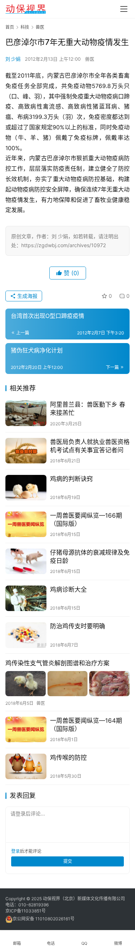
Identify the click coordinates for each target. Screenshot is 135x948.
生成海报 (26, 296)
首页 (9, 27)
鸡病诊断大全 (68, 589)
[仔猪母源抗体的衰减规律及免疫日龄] (25, 561)
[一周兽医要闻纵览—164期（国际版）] (25, 729)
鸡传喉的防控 (68, 757)
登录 (15, 851)
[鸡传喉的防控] (25, 766)
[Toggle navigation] (123, 9)
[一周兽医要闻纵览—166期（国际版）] (25, 524)
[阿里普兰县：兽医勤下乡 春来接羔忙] (25, 413)
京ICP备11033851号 (25, 911)
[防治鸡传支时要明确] (25, 635)
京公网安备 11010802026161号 (44, 918)
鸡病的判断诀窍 (71, 478)
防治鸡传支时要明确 (77, 626)
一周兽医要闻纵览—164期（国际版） (86, 724)
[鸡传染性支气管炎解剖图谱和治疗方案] (67, 683)
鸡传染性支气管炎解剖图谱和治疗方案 (57, 663)
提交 (67, 861)
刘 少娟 (13, 59)
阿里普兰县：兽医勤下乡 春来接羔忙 (87, 408)
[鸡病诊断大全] (25, 598)
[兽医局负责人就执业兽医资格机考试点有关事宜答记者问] (25, 450)
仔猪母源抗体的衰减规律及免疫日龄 (90, 556)
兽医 (89, 59)
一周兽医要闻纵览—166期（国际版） (86, 519)
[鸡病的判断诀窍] (25, 487)
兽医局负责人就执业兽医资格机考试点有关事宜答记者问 (90, 446)
